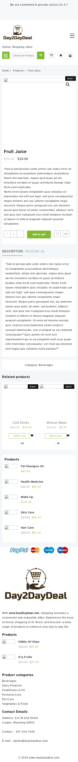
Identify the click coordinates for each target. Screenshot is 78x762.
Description (12, 251)
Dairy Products (12, 685)
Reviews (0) (34, 251)
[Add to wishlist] (57, 234)
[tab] (13, 251)
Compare (66, 234)
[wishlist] (32, 435)
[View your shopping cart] (70, 55)
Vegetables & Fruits (15, 703)
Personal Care (11, 694)
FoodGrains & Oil (13, 690)
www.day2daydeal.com (44, 757)
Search (40, 55)
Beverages (46, 365)
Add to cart (38, 234)
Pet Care (8, 699)
